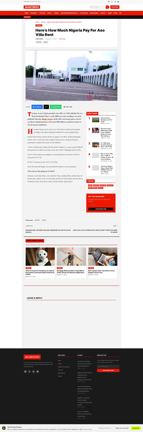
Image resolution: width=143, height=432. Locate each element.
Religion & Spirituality (64, 367)
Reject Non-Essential (122, 428)
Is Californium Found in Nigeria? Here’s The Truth (106, 145)
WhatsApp (56, 107)
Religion (102, 185)
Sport (49, 13)
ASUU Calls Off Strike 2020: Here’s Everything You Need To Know (95, 231)
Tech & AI (110, 185)
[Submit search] (107, 7)
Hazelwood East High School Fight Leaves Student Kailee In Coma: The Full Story (106, 132)
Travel (56, 13)
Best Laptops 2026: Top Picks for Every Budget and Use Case (101, 271)
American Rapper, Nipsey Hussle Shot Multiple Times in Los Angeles (107, 169)
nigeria (45, 42)
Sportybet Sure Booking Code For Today (106, 120)
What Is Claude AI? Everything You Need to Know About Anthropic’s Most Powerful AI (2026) (40, 272)
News (90, 185)
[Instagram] (115, 1)
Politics (42, 13)
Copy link (68, 107)
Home (26, 13)
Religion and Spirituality (69, 13)
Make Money (94, 13)
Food (115, 13)
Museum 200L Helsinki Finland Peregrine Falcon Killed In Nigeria (48, 231)
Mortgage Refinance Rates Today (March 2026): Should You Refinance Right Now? (70, 271)
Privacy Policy (87, 429)
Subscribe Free (101, 209)
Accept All (136, 428)
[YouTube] (118, 1)
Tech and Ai (84, 13)
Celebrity (34, 13)
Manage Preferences (105, 428)
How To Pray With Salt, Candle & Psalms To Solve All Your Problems (107, 156)
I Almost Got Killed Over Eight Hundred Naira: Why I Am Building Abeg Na (85, 389)
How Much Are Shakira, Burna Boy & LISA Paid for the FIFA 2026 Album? (85, 364)
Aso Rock (38, 42)
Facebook (38, 107)
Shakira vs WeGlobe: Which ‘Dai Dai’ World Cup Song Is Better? (84, 414)
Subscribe (115, 7)
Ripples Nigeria (47, 119)
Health (103, 13)
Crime (110, 13)
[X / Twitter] (112, 1)
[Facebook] (109, 1)
